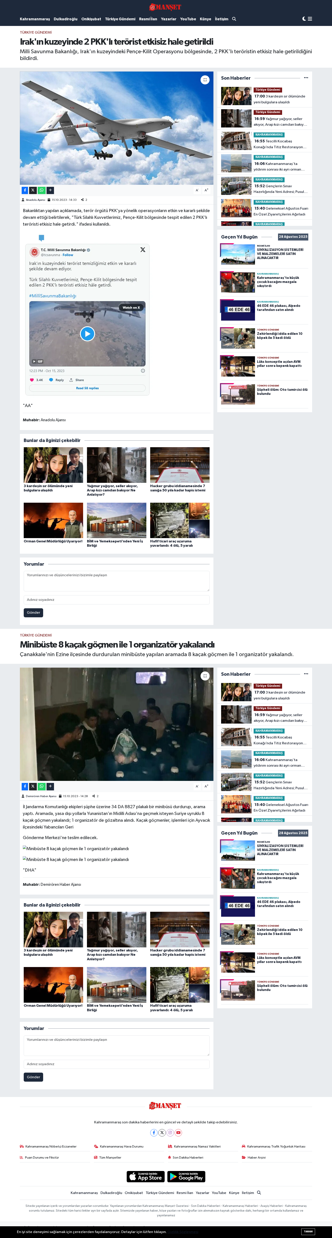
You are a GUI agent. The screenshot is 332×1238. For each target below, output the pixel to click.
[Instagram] (170, 1132)
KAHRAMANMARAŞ (269, 134)
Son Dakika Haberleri (188, 1157)
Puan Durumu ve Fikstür (42, 1157)
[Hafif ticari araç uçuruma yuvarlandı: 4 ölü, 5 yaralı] (180, 520)
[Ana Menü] (310, 19)
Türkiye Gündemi (120, 19)
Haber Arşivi (257, 1157)
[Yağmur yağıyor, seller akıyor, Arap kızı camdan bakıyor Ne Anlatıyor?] (116, 465)
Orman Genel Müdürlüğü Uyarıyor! (53, 541)
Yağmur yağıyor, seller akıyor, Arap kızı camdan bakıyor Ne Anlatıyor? (112, 490)
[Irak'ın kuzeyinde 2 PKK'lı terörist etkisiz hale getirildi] (116, 128)
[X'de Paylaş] (33, 190)
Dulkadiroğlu (65, 19)
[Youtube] (178, 1132)
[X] (162, 1132)
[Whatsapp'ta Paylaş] (42, 190)
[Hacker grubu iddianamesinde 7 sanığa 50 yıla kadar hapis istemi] (180, 465)
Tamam (308, 1231)
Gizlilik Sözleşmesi (182, 1232)
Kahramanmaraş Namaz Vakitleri (197, 1146)
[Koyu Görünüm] (304, 19)
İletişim (221, 19)
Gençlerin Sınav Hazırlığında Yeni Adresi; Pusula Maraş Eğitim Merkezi (280, 189)
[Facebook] (154, 1132)
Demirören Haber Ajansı (41, 796)
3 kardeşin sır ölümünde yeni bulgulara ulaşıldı (279, 99)
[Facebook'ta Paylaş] (25, 190)
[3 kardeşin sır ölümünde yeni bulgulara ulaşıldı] (53, 465)
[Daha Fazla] (50, 190)
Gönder (33, 613)
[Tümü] (306, 78)
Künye (205, 19)
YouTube (188, 19)
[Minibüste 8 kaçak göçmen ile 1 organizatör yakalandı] (116, 724)
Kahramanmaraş (35, 19)
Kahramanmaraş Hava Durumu (121, 1146)
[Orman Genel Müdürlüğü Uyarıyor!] (53, 520)
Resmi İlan (148, 19)
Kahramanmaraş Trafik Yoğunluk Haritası (276, 1146)
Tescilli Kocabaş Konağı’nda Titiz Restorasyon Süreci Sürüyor (278, 144)
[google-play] (186, 1176)
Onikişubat (91, 19)
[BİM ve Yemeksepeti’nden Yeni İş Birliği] (116, 520)
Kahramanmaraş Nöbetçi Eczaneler (51, 1146)
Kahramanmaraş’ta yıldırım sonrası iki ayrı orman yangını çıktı (277, 167)
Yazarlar (168, 19)
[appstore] (146, 1176)
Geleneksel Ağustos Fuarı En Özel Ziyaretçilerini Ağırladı (281, 211)
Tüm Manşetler (110, 1157)
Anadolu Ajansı (35, 200)
